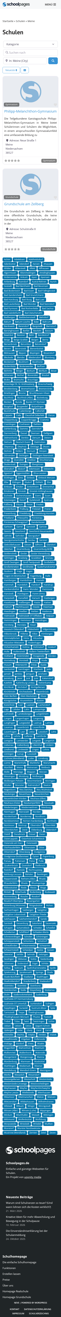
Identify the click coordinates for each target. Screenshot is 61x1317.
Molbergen (37, 776)
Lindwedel (23, 749)
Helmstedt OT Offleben (30, 615)
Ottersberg (24, 852)
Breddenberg (10, 388)
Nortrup (22, 825)
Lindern (50, 745)
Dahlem (37, 424)
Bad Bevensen (41, 286)
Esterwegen (10, 500)
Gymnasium (11, 104)
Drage (7, 459)
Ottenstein (29, 847)
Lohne (46, 749)
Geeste (7, 531)
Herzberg (8, 624)
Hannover (47, 589)
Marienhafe (20, 762)
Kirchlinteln (9, 691)
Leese (32, 731)
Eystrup (48, 500)
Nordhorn (40, 816)
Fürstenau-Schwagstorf (15, 522)
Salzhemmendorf (28, 918)
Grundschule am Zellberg (24, 204)
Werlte (7, 1074)
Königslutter (10, 700)
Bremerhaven (28, 388)
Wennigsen (45, 1070)
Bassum (49, 330)
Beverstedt (20, 348)
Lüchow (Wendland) (14, 758)
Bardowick (9, 326)
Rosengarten (33, 901)
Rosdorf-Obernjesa (13, 901)
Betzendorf (40, 344)
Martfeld (8, 767)
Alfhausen (44, 268)
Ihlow (34, 664)
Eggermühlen (23, 473)
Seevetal (8, 954)
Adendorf (24, 263)
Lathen (49, 722)
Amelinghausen (47, 272)
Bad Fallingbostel (46, 290)
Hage (19, 571)
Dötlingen (24, 455)
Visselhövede (10, 1039)
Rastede (21, 869)
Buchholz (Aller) (25, 397)
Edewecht (49, 468)
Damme (24, 428)
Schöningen (42, 936)
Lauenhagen (10, 731)
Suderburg (41, 994)
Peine (32, 861)
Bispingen (35, 353)
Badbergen (9, 317)
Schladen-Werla (40, 932)
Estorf (23, 500)
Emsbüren (9, 491)
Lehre (7, 736)
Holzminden (23, 655)
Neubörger (9, 794)
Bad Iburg (27, 299)
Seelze (40, 950)
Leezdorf (42, 731)
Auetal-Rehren (39, 281)
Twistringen (39, 1021)
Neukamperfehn (32, 803)
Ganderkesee (38, 522)
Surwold (23, 1008)
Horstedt (23, 660)
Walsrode (40, 1052)
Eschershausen (23, 495)
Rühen (49, 905)
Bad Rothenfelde (29, 308)
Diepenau (9, 446)
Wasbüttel (39, 1061)
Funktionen (9, 1268)
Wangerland (10, 1057)
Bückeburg (42, 397)
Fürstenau (37, 517)
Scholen (28, 936)
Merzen (43, 771)
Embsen (8, 486)
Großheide (28, 566)
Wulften (49, 1123)
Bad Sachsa (47, 308)
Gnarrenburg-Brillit (43, 549)
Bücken (8, 402)
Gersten (43, 540)
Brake (7, 379)
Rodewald (50, 892)
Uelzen (18, 1025)
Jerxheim (42, 673)
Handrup (48, 584)
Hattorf (8, 606)
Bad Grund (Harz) (34, 295)
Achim (7, 259)
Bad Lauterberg (12, 304)
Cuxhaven (24, 424)
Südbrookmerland (23, 994)
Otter (41, 847)
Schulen (20, 21)
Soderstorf (22, 963)
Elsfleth (39, 482)
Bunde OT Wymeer (35, 402)
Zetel (43, 1132)
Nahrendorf (34, 785)
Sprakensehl (25, 972)
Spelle (53, 967)
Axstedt (8, 286)
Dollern (19, 451)
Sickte (33, 959)
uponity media (32, 1177)
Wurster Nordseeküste (28, 1128)
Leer (23, 731)
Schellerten (9, 932)
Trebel (7, 1021)
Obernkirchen (11, 829)
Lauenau (8, 727)
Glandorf (51, 544)
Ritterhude (20, 892)
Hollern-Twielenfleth (39, 651)
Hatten (47, 602)
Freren (48, 508)
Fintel (29, 504)
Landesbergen (25, 713)
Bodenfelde (10, 366)
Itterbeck (38, 669)
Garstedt (30, 526)
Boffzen (41, 366)
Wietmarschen (25, 1097)
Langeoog (38, 718)
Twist (26, 1021)
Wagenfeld (9, 1048)
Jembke (18, 673)
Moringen (50, 780)
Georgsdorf (33, 535)
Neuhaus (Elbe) (38, 798)
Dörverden (9, 455)
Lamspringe (39, 709)
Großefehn (49, 562)
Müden (7, 785)
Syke (52, 1008)
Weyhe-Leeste (11, 1092)
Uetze (28, 1025)
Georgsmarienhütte (14, 540)
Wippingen (45, 1110)
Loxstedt (31, 753)
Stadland (28, 976)
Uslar (20, 1030)
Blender (21, 357)
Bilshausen (9, 353)
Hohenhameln (11, 647)
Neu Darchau (26, 789)
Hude (44, 660)
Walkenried (9, 1052)
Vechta (20, 1034)
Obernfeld (50, 825)
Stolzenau (50, 990)
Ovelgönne (39, 852)
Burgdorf (8, 406)
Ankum (24, 277)
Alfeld (32, 268)
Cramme (44, 419)
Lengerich (49, 740)
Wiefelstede (28, 1092)
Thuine (36, 1016)
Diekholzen (39, 442)
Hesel (33, 624)
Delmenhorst (10, 437)
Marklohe (34, 762)
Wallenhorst (25, 1052)
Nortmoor (9, 825)
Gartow (43, 526)
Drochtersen (46, 459)
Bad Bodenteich (12, 290)
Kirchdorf (22, 687)
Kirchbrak (9, 687)
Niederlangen (11, 807)
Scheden (37, 927)
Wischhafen (22, 1114)
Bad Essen (29, 290)
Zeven (53, 1132)
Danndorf (36, 428)
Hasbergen (49, 598)
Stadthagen (42, 976)
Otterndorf (9, 852)
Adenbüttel (9, 263)
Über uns (8, 1285)
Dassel (24, 433)
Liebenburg (23, 745)
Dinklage (34, 446)
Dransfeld (19, 459)
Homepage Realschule (15, 1291)
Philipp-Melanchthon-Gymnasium (30, 111)
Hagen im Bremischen (15, 575)
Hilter (34, 633)
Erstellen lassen (12, 1274)
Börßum (43, 370)
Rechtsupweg (35, 869)
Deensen (35, 433)
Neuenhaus (25, 794)
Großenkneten (11, 566)
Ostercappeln (11, 838)
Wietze (40, 1097)
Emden (19, 486)
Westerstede (45, 1079)
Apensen (45, 277)
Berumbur (26, 344)
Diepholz (22, 446)
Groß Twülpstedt (31, 562)
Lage (6, 709)
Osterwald (31, 843)
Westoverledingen (40, 1083)
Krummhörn (26, 700)
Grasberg (22, 557)
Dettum (8, 442)
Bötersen (8, 375)
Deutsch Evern (23, 442)
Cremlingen (10, 424)
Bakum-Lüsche (22, 321)
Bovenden (33, 375)
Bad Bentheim (23, 286)
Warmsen (25, 1061)
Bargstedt (37, 326)
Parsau (7, 861)
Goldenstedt (10, 553)
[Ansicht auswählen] (25, 70)
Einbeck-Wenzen (46, 477)
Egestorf (8, 473)
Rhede (24, 883)
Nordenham (10, 816)
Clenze (51, 415)
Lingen (35, 749)
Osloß (7, 834)
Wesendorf (33, 1074)
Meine (20, 767)
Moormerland (34, 780)
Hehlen (34, 611)
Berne (45, 339)
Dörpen (43, 451)
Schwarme (44, 945)
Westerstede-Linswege (15, 1083)
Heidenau (47, 611)
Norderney (25, 816)
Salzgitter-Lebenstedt (15, 914)
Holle (6, 651)
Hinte (26, 638)
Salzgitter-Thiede (37, 914)
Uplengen (9, 1030)
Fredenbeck (10, 508)
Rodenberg (35, 892)
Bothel (20, 375)
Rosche (24, 896)
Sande (43, 918)
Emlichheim (33, 486)
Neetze (47, 785)
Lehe (53, 731)
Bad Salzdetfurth (12, 312)
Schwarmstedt (11, 950)
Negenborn (10, 789)
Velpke (31, 1034)
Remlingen (42, 874)
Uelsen (7, 1025)
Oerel (24, 829)
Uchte (51, 1021)
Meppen (31, 771)
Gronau (49, 557)
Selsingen (43, 954)
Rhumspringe (38, 883)
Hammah (9, 584)
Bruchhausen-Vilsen (39, 393)
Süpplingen (9, 1008)
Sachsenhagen (11, 910)
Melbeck (45, 767)
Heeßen (23, 611)
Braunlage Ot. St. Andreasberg (19, 384)
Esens (38, 495)
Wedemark (24, 1065)
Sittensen (9, 963)
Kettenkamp (45, 682)
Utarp (29, 1030)
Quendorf (27, 865)
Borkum (31, 370)
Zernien (33, 1132)
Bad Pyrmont (10, 308)
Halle (47, 575)
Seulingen (9, 959)
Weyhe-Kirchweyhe (40, 1088)
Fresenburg (10, 513)
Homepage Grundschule (17, 1297)
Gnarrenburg (23, 549)
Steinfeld (21, 985)
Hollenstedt (19, 651)
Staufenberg (29, 981)
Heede (36, 606)
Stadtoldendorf (11, 981)
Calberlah (40, 410)
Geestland (20, 531)
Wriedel (37, 1123)
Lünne (7, 762)
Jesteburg (9, 678)
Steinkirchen (10, 990)
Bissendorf (49, 353)
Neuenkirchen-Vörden (15, 798)
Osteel (32, 834)
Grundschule (11, 197)
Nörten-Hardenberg (33, 820)
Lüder (31, 758)
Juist (36, 678)
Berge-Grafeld (20, 339)
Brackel (45, 375)
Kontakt (14, 1309)
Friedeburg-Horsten (44, 513)
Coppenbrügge (28, 419)
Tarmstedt (9, 1012)
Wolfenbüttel (25, 1119)
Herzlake (21, 624)
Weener (38, 1065)
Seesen (50, 950)
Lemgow (8, 740)
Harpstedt (9, 598)
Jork (28, 678)
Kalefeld (8, 682)
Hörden (52, 655)
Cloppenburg (10, 419)
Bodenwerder (26, 366)
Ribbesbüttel (10, 887)
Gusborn (8, 571)
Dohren (8, 451)
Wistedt (35, 1114)
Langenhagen (22, 718)
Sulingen (49, 1003)
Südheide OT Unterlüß (15, 1003)
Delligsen (48, 433)
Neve (16, 1302)
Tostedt (48, 1016)
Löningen (9, 753)
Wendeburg (10, 1070)
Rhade (42, 878)
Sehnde (31, 954)
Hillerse (24, 633)
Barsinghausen (11, 330)
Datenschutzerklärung (37, 1309)
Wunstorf (9, 1128)
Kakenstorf (47, 678)
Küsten (40, 700)
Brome (22, 393)
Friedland (9, 517)
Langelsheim (42, 713)
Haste (37, 602)
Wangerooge (26, 1057)
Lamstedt (9, 713)
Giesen (27, 544)
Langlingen (9, 722)
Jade (49, 669)
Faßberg (8, 504)
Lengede (36, 740)
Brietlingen (9, 393)
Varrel (48, 1030)
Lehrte (17, 736)
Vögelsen (25, 1039)
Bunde (18, 402)
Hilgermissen (49, 629)
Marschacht (49, 762)
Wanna (40, 1057)
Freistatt (36, 508)
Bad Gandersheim (13, 295)
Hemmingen (10, 620)
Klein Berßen (10, 696)
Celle (18, 415)
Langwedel (24, 722)
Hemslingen (41, 620)
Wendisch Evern (28, 1070)
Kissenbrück (42, 691)
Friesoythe (22, 517)
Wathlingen (10, 1065)
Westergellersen (12, 1079)
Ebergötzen (37, 464)
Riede (23, 887)
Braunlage (33, 379)
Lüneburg (43, 758)
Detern (47, 437)
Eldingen (16, 482)
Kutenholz (9, 704)
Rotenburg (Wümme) (14, 905)
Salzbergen (28, 910)
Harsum (36, 598)
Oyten (36, 856)
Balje (36, 321)
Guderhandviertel (46, 566)
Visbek (53, 1034)
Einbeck (31, 477)
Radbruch (40, 865)
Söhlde (44, 963)
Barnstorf (51, 326)
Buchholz (8, 397)
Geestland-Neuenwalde (41, 531)
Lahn (26, 709)
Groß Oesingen (11, 562)
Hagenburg (35, 575)
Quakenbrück (11, 865)
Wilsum (20, 1106)
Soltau (7, 967)
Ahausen (48, 263)
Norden (37, 811)
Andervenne (10, 277)
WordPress (41, 1302)
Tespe (21, 1012)
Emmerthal (48, 486)
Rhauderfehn (10, 883)
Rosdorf (36, 896)
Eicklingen (9, 477)
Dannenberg (10, 433)
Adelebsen (19, 259)
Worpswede (10, 1123)
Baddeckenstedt (27, 317)
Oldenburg (36, 829)
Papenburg (48, 856)
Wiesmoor (9, 1097)
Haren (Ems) (38, 593)
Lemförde (41, 736)
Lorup (20, 753)
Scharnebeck (23, 927)
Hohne (26, 647)
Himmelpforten (12, 638)
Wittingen (48, 1114)
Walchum (39, 1048)
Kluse (43, 696)
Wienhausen (44, 1092)
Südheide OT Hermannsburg (18, 999)
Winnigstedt (44, 1106)
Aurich (53, 281)
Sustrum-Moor (39, 1008)
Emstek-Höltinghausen (41, 491)
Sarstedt (8, 923)
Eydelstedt (34, 500)
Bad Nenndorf (47, 304)
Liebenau (8, 745)
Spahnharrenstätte (36, 967)
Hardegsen (22, 593)
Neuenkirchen (42, 794)
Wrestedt (24, 1123)
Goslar (24, 553)
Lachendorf (44, 704)
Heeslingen (9, 611)
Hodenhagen (34, 642)
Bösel (53, 370)
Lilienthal (37, 745)
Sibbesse (22, 959)
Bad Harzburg (11, 299)
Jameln (7, 673)
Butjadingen (38, 406)
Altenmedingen (28, 272)
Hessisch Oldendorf (14, 629)
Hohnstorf (38, 647)
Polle (41, 861)
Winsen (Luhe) (29, 1110)
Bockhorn (23, 361)
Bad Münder (30, 304)
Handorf (35, 584)
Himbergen (47, 633)
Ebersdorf (9, 468)
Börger (19, 370)
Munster (19, 785)
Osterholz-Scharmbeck (33, 838)
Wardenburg (10, 1061)
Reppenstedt (10, 878)
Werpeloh (19, 1074)
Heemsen (48, 606)
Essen (48, 495)
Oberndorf (35, 825)
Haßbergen (24, 602)
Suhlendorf (36, 1003)
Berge (7, 339)
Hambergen (10, 580)
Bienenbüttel (36, 348)
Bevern (7, 348)
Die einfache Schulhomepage (19, 1262)
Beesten (21, 335)
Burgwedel (22, 406)
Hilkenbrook (10, 633)
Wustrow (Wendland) (14, 1132)
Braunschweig (45, 384)
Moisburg (23, 776)
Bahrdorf (43, 317)
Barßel (26, 330)
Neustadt (49, 803)
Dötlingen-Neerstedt (43, 455)
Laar (20, 704)
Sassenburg (22, 923)
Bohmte (8, 370)
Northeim (52, 820)
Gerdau (31, 540)
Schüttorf (42, 941)
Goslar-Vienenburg (40, 553)
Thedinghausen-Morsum (16, 1016)
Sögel (34, 963)
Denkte (24, 437)
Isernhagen (24, 669)
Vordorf (20, 1043)
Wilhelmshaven (46, 1101)
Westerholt (29, 1079)
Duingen (23, 464)
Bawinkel (8, 335)
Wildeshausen (27, 1101)
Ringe (43, 887)
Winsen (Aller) (11, 1110)
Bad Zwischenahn (33, 312)
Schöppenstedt (11, 941)
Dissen (46, 446)
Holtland (8, 655)
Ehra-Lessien (40, 473)
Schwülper (28, 950)
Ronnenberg (10, 896)
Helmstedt (9, 615)
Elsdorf (28, 482)
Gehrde (8, 535)
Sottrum (18, 967)
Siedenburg (46, 959)
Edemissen (34, 468)
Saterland (37, 923)
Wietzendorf (10, 1101)
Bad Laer (40, 299)
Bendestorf (43, 335)
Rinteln (7, 892)
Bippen (22, 353)
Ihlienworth (21, 664)
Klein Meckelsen (29, 696)
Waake (40, 1043)
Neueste (10, 70)
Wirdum (8, 1114)
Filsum (19, 504)
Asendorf (23, 281)
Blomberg (50, 357)
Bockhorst (37, 361)
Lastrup (38, 722)
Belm (31, 335)
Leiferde (28, 736)
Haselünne (9, 602)
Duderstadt (10, 464)
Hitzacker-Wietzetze (14, 642)
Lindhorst (9, 749)
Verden (42, 1034)
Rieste (33, 887)
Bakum (7, 321)
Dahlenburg (10, 428)
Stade (50, 972)
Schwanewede (28, 945)
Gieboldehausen (12, 544)
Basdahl (37, 330)
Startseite (8, 21)
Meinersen (32, 767)
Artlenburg (9, 281)
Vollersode (39, 1039)
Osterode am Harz (13, 843)
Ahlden (7, 268)
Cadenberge (25, 410)
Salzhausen (9, 918)
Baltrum (47, 321)
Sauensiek (51, 923)
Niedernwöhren (29, 807)
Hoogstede (38, 655)
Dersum (36, 437)
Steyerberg (35, 990)
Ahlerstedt (20, 268)
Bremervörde (45, 388)
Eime (20, 477)
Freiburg (24, 508)
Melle (6, 771)
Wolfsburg (40, 1119)
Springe (39, 972)
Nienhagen (9, 811)
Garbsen (8, 526)
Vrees (30, 1043)
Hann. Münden (30, 589)
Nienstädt (24, 811)
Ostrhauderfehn (12, 847)
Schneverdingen (12, 936)
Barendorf (23, 326)
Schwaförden (10, 945)
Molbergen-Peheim (13, 780)
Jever (19, 678)
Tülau (17, 1021)
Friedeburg (24, 513)
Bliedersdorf (35, 357)
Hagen (29, 571)
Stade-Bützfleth (12, 976)
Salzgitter (42, 910)
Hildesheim (33, 629)
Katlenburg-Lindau (25, 682)
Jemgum (30, 673)
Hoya (35, 660)
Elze (49, 482)
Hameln (40, 580)
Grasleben (36, 557)
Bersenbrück (10, 344)
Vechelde (8, 1034)
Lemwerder (22, 740)
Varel (38, 1030)
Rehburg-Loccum (12, 874)
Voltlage (8, 1043)
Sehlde (19, 954)
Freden (39, 504)
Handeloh (22, 584)
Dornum (31, 451)
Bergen (34, 339)
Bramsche (19, 379)
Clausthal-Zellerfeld (34, 415)
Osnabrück (19, 834)
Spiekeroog (9, 972)
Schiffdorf (24, 932)
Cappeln (8, 415)
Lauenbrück (23, 727)
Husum (8, 664)
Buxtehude (9, 410)
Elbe (6, 482)
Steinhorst (35, 985)
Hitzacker (38, 638)
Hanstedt (9, 593)
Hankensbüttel (11, 589)
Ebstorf (21, 468)
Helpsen (50, 615)
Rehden (29, 874)
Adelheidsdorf (36, 259)
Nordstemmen (11, 820)
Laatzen (31, 704)
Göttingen (9, 557)
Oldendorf (51, 829)
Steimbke (9, 985)
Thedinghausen (36, 1012)
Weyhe (23, 1088)
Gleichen (8, 549)
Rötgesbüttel (35, 905)
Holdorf (52, 647)
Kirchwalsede (26, 691)
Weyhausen (10, 1088)
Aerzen (36, 263)
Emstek (22, 491)
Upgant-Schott (42, 1025)
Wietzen (51, 1097)
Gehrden (19, 535)
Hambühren (26, 580)
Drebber (31, 459)
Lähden (16, 709)
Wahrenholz (25, 1048)
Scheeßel (50, 927)
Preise (6, 1279)
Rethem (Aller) (28, 878)
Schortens (28, 941)
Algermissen (10, 272)
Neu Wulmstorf (44, 789)
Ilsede (43, 664)
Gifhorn (39, 544)
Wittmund (9, 1119)
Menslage (18, 771)
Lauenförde (38, 727)
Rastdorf (8, 869)
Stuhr (7, 994)
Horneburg (9, 660)
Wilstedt (8, 1106)
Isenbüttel (9, 669)
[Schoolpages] (16, 4)
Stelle (23, 990)
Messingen (9, 776)
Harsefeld (23, 598)
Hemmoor (26, 620)
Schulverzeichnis (39, 1313)
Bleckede (8, 357)
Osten (42, 834)
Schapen (8, 927)
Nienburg (46, 807)
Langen (8, 718)
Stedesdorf (45, 981)
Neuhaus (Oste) (12, 803)
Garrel (19, 526)
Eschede (8, 495)
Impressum (18, 1313)
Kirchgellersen (38, 687)
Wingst (31, 1106)
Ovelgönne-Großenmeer (16, 856)
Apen (34, 277)
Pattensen (20, 861)
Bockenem (9, 361)
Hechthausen (22, 606)
